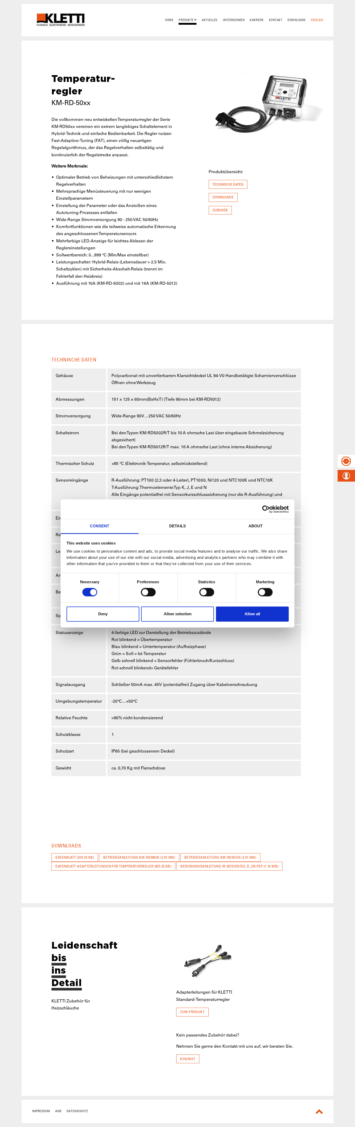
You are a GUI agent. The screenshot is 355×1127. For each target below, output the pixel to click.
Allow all (252, 614)
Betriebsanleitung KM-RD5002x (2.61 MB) (139, 857)
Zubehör (220, 210)
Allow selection (178, 614)
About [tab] (255, 526)
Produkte (186, 20)
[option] (208, 980)
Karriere (257, 20)
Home (169, 20)
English (317, 20)
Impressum (41, 1111)
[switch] (148, 592)
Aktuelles (209, 20)
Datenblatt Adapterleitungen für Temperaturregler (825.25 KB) (113, 866)
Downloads (296, 20)
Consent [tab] (99, 526)
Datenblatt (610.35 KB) (74, 857)
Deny (103, 614)
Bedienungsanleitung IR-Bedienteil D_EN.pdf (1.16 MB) (229, 866)
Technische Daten (228, 184)
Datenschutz (77, 1111)
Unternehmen (234, 20)
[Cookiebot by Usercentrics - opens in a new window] (266, 509)
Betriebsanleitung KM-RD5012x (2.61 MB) (220, 857)
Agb (58, 1111)
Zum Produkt (192, 1011)
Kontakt (275, 20)
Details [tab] (177, 526)
